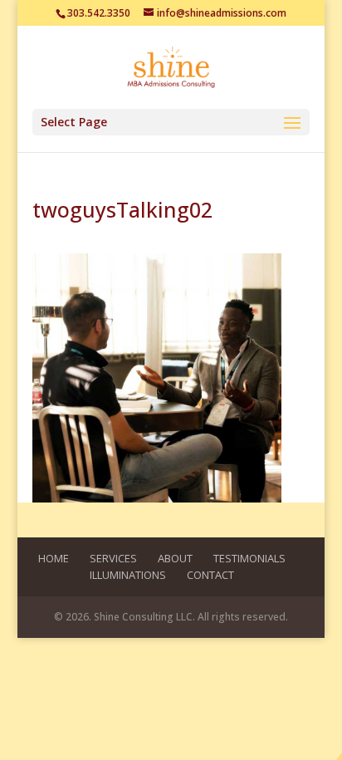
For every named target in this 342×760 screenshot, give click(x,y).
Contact (210, 574)
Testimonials (249, 558)
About (175, 558)
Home (53, 558)
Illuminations (128, 574)
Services (113, 558)
